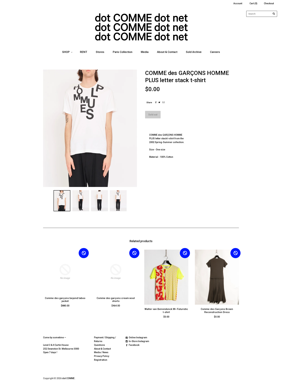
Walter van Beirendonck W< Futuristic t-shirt (166, 311)
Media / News (101, 352)
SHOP (66, 52)
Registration (100, 360)
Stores (100, 52)
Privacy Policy (101, 356)
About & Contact (167, 52)
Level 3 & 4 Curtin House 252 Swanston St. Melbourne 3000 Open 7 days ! (61, 349)
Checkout (269, 3)
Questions (99, 345)
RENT (83, 52)
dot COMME (68, 378)
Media (145, 52)
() (253, 3)
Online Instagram (138, 337)
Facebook (134, 345)
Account (237, 3)
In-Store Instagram (139, 341)
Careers (215, 52)
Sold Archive (194, 52)
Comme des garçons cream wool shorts (116, 300)
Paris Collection (122, 52)
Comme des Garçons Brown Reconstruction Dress (217, 311)
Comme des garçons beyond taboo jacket (65, 300)
